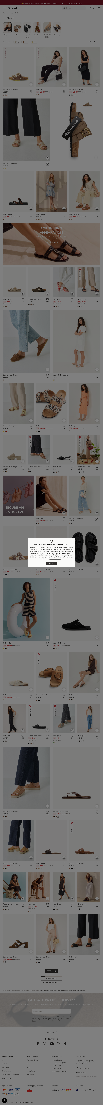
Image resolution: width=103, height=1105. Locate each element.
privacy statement (55, 559)
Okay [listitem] (51, 563)
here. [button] (48, 557)
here (57, 555)
